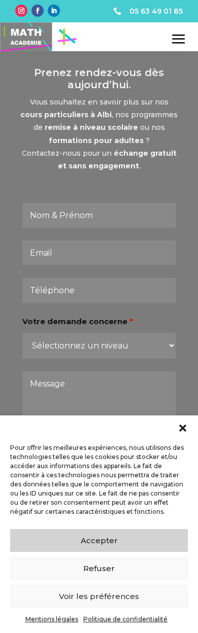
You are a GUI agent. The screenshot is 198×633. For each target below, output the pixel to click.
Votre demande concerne (77, 321)
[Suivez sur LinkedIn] (54, 11)
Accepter (99, 540)
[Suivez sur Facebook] (37, 11)
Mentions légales (51, 619)
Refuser (99, 568)
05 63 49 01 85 (156, 11)
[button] (183, 428)
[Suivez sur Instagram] (21, 11)
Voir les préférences (99, 596)
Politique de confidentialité (125, 619)
